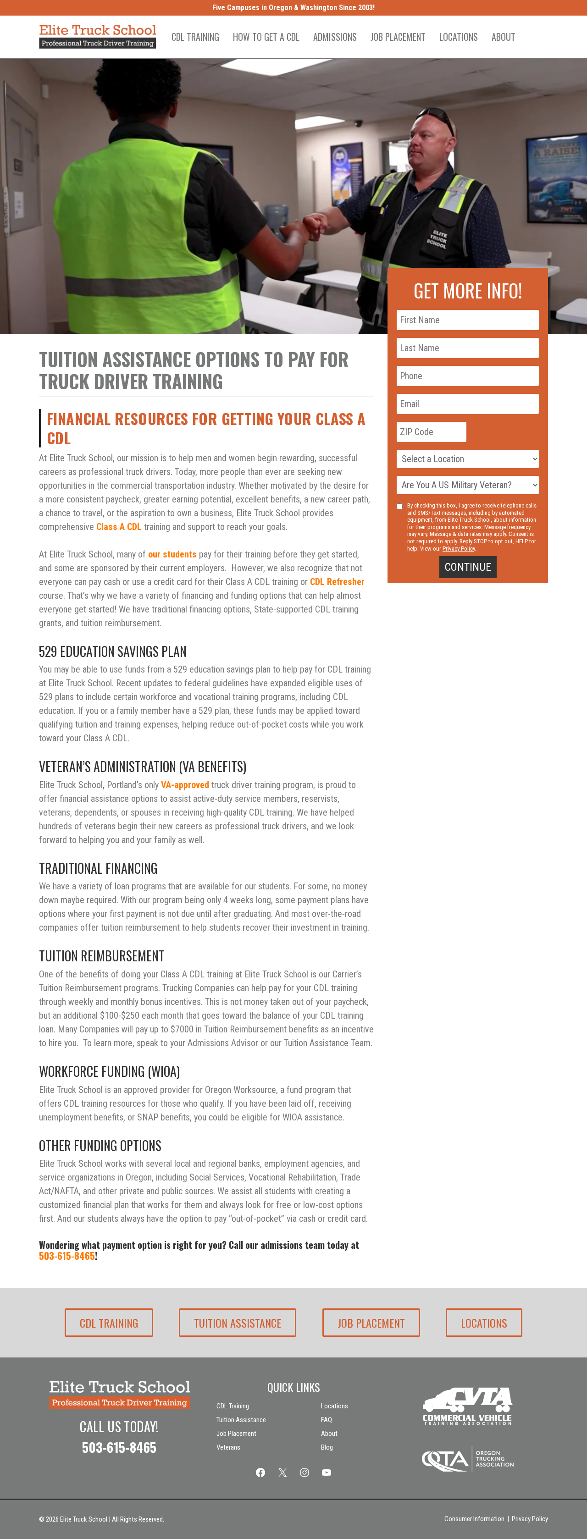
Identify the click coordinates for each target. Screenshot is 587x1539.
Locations (458, 37)
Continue (468, 567)
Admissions (335, 37)
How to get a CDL (266, 37)
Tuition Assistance (237, 1322)
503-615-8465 (67, 1256)
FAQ (326, 1420)
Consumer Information (474, 1519)
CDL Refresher (337, 581)
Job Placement (398, 37)
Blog (327, 1447)
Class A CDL (119, 526)
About (503, 37)
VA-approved (185, 784)
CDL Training (195, 37)
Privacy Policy (459, 548)
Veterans (228, 1447)
